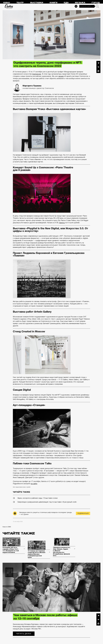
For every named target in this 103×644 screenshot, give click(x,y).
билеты (62, 223)
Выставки (36, 3)
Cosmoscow (36, 74)
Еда (66, 3)
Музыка (80, 3)
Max (98, 71)
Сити (9, 6)
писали (61, 76)
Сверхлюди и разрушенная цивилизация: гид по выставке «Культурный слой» (47, 502)
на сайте (34, 483)
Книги (53, 3)
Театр (20, 3)
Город (96, 3)
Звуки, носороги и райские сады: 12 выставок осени (37, 498)
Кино (6, 3)
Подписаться (83, 513)
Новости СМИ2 (7, 526)
